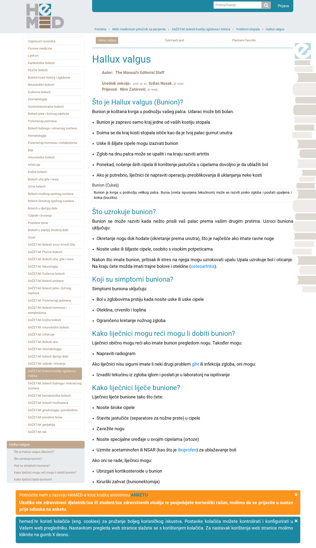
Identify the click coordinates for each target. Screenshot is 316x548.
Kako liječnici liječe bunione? (33, 479)
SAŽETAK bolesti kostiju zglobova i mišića (201, 29)
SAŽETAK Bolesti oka (43, 342)
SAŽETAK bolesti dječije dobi (48, 356)
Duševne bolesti (39, 92)
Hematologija (37, 135)
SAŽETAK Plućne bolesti (45, 252)
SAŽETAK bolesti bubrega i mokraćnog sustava (55, 385)
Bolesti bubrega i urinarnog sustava (52, 128)
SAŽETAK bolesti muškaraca (48, 403)
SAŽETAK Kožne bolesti (44, 320)
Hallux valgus (275, 29)
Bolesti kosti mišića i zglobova (49, 77)
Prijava (283, 6)
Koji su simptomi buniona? (32, 465)
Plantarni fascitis (244, 40)
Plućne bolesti (38, 70)
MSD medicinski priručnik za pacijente (139, 29)
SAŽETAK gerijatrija (41, 425)
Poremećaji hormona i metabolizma (52, 143)
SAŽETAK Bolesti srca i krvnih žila (51, 244)
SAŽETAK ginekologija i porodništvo (53, 410)
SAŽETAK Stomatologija (44, 349)
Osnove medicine (40, 48)
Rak (30, 150)
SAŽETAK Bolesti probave (46, 281)
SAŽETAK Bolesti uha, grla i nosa (51, 259)
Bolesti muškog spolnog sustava (50, 194)
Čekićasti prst (174, 40)
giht (195, 364)
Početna (100, 29)
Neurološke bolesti (41, 84)
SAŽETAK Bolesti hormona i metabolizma (47, 310)
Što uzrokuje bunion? (28, 459)
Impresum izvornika (41, 41)
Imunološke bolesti (41, 157)
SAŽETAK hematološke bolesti (49, 395)
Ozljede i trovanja (40, 215)
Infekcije (34, 165)
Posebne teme (38, 223)
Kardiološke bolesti (41, 63)
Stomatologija (37, 99)
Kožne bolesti (37, 172)
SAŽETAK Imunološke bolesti (48, 327)
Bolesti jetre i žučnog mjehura (48, 114)
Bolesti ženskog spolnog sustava (51, 201)
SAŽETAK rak (37, 432)
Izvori (31, 237)
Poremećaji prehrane (42, 121)
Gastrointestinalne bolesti (46, 106)
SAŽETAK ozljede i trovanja (46, 363)
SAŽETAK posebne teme (45, 417)
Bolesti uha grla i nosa (43, 179)
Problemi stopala (248, 29)
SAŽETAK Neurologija (43, 266)
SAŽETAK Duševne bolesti (46, 273)
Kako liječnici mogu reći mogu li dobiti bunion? (45, 472)
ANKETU (139, 494)
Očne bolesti (36, 186)
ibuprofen (187, 449)
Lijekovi (33, 55)
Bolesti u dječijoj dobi (42, 208)
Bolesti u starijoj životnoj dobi (48, 230)
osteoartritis (203, 266)
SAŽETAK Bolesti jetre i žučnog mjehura (49, 290)
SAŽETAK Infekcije (41, 334)
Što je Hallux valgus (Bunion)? (34, 452)
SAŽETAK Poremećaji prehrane (49, 300)
